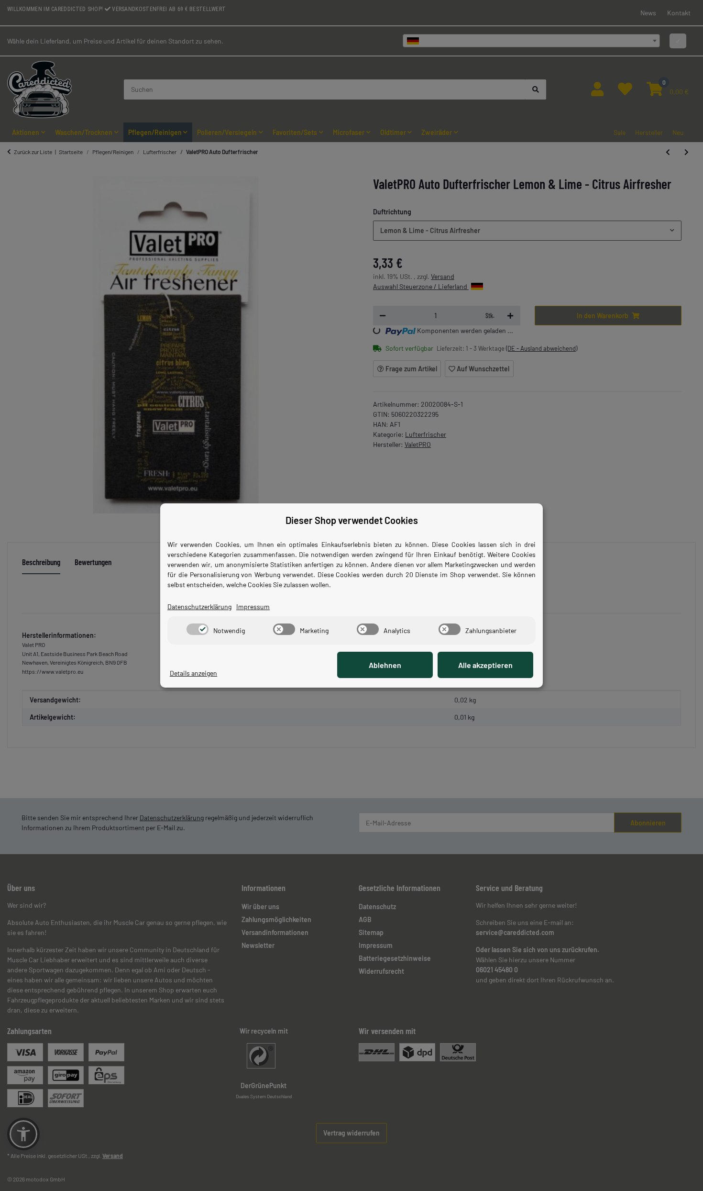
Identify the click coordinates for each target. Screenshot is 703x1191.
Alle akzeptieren (485, 664)
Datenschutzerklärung (199, 606)
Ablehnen (385, 664)
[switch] (198, 629)
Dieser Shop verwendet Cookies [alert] (352, 520)
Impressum (253, 606)
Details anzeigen (193, 673)
